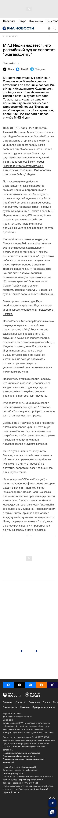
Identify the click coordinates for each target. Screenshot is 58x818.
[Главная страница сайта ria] (18, 28)
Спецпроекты (10, 707)
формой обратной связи (30, 779)
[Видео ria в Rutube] (52, 685)
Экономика (34, 702)
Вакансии (8, 720)
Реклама (24, 707)
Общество (20, 702)
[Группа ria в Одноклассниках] (41, 685)
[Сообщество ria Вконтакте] (30, 685)
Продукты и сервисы (43, 707)
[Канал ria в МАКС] (8, 685)
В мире (46, 702)
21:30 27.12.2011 (11, 36)
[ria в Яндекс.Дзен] (19, 685)
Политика (7, 702)
